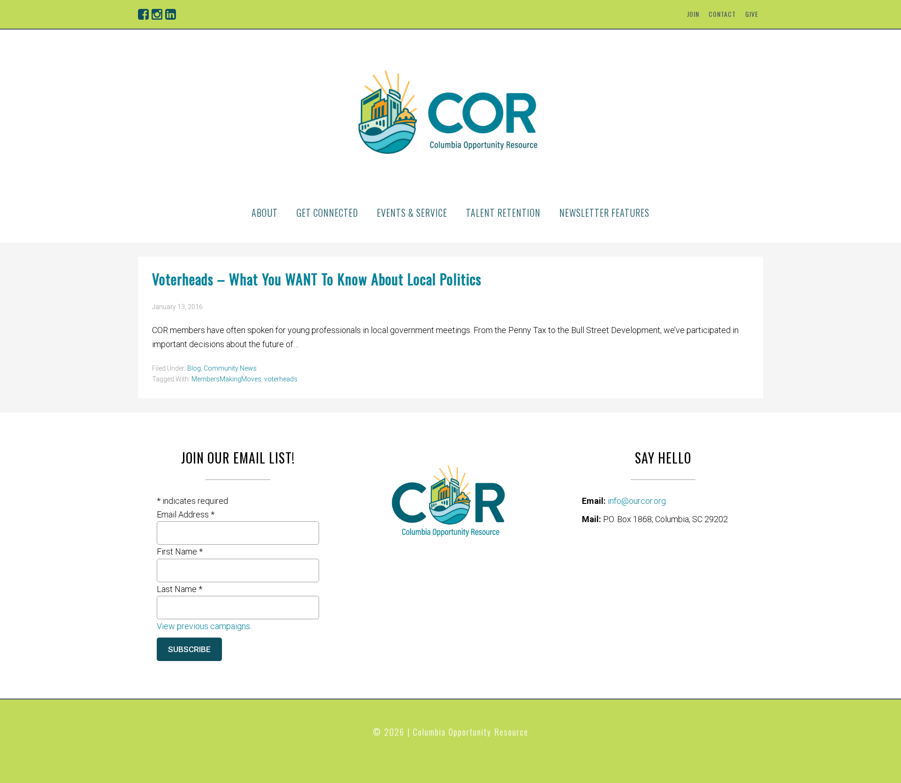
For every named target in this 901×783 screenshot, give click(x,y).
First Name (180, 551)
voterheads (281, 379)
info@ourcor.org (637, 501)
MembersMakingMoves (226, 379)
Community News (230, 368)
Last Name (179, 589)
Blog (194, 368)
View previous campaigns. (204, 626)
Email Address (185, 514)
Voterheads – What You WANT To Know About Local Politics (316, 278)
